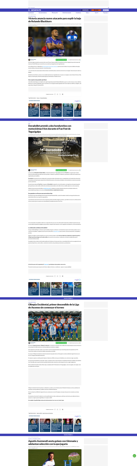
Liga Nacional (31, 12)
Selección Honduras (43, 12)
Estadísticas (78, 12)
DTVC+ (29, 7)
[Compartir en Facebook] (55, 94)
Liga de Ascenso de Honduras (47, 413)
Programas (105, 12)
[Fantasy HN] (96, 10)
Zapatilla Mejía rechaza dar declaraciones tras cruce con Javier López (49, 400)
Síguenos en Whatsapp (62, 59)
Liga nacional (33, 14)
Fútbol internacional (34, 437)
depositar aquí (56, 231)
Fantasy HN (33, 7)
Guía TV (96, 12)
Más (32, 121)
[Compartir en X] (60, 94)
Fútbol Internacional (67, 12)
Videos (87, 12)
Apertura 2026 (39, 413)
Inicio (29, 14)
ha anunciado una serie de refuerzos (49, 66)
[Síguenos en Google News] (63, 94)
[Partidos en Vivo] (85, 10)
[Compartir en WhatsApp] (57, 94)
